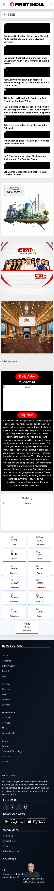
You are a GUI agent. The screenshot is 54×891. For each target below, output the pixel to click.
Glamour (6, 689)
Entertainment (8, 712)
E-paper (6, 846)
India (4, 676)
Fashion (5, 694)
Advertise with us (11, 851)
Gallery (5, 762)
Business (6, 705)
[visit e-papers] (9, 364)
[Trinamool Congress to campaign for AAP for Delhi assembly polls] (27, 134)
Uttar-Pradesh (8, 666)
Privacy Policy (9, 841)
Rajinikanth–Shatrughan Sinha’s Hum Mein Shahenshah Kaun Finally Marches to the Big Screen (26, 61)
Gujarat (5, 671)
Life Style (6, 684)
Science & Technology (12, 751)
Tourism (6, 699)
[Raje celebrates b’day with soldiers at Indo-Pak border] (27, 118)
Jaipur (5, 655)
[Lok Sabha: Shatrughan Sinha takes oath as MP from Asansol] (27, 165)
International (8, 733)
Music (4, 728)
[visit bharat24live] (27, 270)
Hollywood (7, 723)
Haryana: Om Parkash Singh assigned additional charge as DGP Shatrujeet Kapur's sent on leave (26, 83)
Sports (5, 741)
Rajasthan (6, 661)
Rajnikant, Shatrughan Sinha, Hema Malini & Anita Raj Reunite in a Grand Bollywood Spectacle (26, 39)
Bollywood (7, 718)
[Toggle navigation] (3, 4)
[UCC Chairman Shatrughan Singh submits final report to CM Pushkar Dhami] (27, 150)
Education (6, 746)
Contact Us (8, 836)
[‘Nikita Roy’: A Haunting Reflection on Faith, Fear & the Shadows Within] (27, 91)
